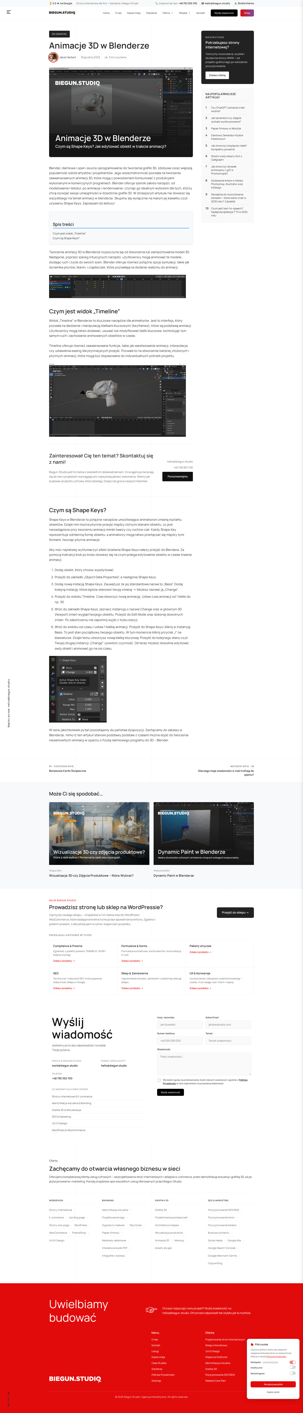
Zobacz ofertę (217, 75)
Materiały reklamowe (114, 1240)
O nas (118, 13)
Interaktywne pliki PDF (114, 1248)
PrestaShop (79, 1232)
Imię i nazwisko (165, 1017)
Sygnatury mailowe (113, 1225)
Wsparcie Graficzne (216, 1357)
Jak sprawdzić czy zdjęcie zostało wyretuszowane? (226, 119)
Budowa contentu (218, 1232)
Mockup (179, 1240)
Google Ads (234, 1240)
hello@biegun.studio (217, 3)
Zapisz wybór (273, 1392)
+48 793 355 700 (188, 3)
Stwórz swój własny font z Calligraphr (226, 157)
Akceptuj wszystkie (273, 1384)
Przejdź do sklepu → (235, 912)
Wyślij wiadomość (224, 13)
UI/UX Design (57, 1240)
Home (106, 13)
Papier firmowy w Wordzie (226, 128)
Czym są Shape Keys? (66, 238)
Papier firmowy (110, 1232)
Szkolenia (151, 13)
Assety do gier (163, 1248)
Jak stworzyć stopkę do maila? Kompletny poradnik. (229, 147)
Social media (215, 1240)
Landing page (77, 1217)
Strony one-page (59, 1225)
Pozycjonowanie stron (221, 1217)
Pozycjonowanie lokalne (222, 1225)
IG (8, 1399)
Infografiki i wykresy (113, 1255)
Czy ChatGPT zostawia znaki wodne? (228, 109)
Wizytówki (136, 1225)
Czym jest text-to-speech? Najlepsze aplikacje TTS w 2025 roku (229, 212)
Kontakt (200, 13)
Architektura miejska (167, 1225)
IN (8, 1393)
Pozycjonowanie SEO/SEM (223, 1210)
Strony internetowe (60, 1210)
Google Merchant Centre (222, 1255)
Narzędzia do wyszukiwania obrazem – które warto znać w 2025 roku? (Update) (228, 198)
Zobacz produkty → (64, 960)
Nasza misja (134, 13)
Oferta (166, 13)
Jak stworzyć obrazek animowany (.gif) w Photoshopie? (223, 170)
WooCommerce (58, 1232)
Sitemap (156, 1380)
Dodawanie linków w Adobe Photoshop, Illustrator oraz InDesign (227, 184)
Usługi (155, 1351)
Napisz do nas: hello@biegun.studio (8, 703)
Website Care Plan (215, 1380)
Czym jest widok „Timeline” (69, 233)
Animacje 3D (162, 1240)
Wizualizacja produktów (169, 1232)
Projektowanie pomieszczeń (171, 1217)
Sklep (247, 13)
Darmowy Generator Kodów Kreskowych (227, 137)
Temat (209, 1033)
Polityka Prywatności (163, 1374)
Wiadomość (163, 1049)
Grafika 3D (161, 1210)
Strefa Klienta (246, 3)
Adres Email (212, 1017)
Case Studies (159, 1363)
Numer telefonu (166, 1033)
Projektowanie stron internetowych (225, 1339)
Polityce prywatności (276, 1356)
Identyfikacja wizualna (115, 1210)
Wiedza (183, 13)
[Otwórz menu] (9, 12)
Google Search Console (221, 1248)
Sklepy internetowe (216, 1345)
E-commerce (56, 1217)
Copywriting (215, 1263)
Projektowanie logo (113, 1217)
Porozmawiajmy (178, 476)
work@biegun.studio (65, 1065)
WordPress (80, 1225)
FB (8, 1405)
